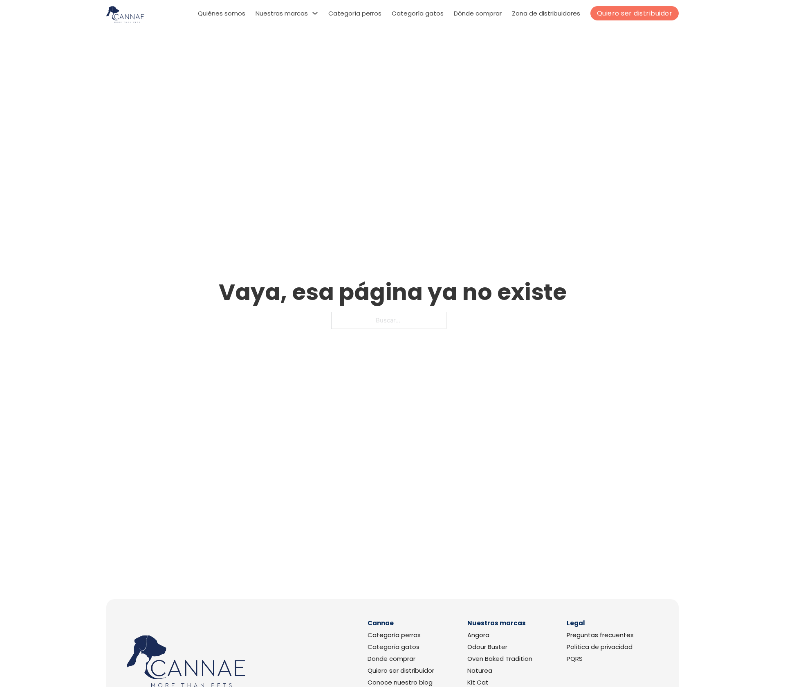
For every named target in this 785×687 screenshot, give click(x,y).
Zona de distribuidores (546, 13)
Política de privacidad (599, 647)
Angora (478, 635)
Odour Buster (487, 647)
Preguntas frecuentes (600, 635)
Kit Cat (478, 682)
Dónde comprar (478, 13)
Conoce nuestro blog (400, 682)
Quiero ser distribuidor (635, 13)
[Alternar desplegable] (315, 13)
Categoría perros (354, 13)
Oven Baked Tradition (499, 658)
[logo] (125, 14)
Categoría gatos (418, 13)
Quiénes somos (221, 13)
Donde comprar (391, 658)
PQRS (575, 658)
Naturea (479, 670)
